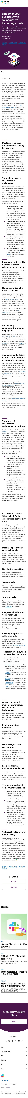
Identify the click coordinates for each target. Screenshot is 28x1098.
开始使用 (14, 1021)
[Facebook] (12, 1041)
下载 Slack (4, 1080)
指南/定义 (4, 42)
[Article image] (14, 927)
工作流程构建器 (13, 42)
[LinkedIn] (6, 1041)
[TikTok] (22, 1041)
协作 (3, 9)
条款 (6, 1084)
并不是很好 (14, 887)
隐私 (2, 1084)
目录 (2, 71)
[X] (15, 1041)
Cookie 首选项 (12, 1084)
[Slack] (5, 2)
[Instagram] (9, 1041)
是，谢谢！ (14, 881)
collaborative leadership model (13, 399)
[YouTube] (19, 1041)
